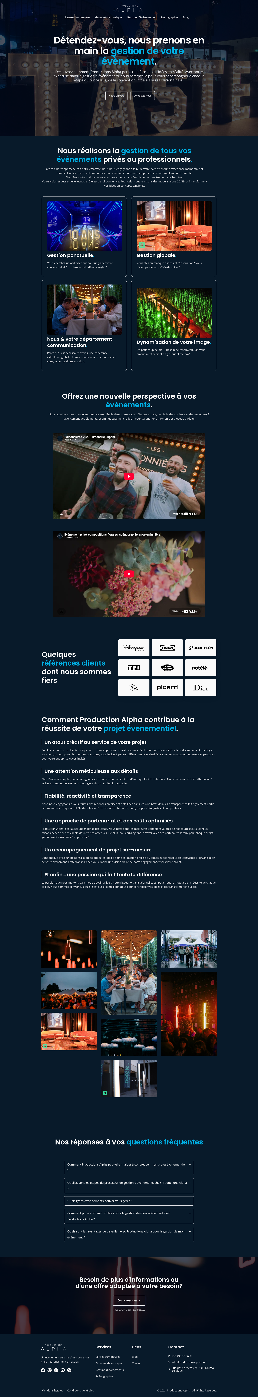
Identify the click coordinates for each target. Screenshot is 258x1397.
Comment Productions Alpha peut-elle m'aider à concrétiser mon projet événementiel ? (126, 1167)
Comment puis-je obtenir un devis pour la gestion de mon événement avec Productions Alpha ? (118, 1216)
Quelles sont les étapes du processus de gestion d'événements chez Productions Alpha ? (127, 1186)
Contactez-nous (143, 95)
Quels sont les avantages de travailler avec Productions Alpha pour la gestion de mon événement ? (126, 1234)
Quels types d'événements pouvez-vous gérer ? (99, 1201)
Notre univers (116, 95)
